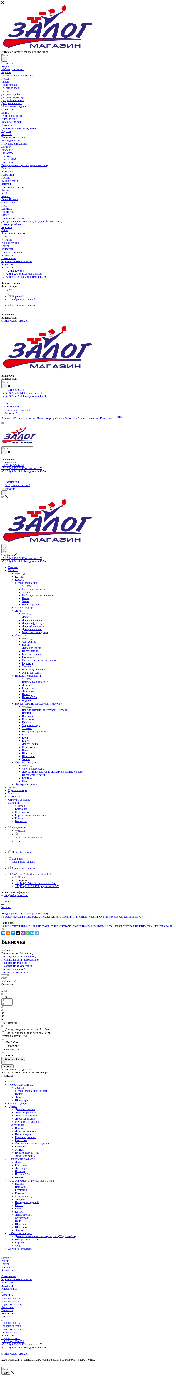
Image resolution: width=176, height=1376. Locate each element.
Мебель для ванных (33, 589)
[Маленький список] (2, 978)
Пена (138, 925)
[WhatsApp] (27, 933)
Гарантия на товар (12, 1304)
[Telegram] (37, 933)
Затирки (54, 925)
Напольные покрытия (35, 681)
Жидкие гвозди (41, 925)
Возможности (9, 1313)
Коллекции (7, 1335)
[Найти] (4, 59)
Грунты (27, 925)
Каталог (20, 576)
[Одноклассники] (8, 933)
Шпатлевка (158, 925)
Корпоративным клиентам (16, 1279)
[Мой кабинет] (2, 478)
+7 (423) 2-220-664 (13, 270)
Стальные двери (42, 916)
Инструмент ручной (71, 925)
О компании (8, 1276)
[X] (18, 933)
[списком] (5, 975)
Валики (5, 925)
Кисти (86, 925)
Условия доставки (11, 1301)
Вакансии (7, 1285)
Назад (21, 573)
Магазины (7, 1294)
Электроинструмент (133, 916)
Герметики (16, 925)
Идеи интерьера (10, 1338)
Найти (6, 1373)
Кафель (5, 916)
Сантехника (29, 641)
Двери (25, 616)
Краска (100, 925)
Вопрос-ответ (9, 1332)
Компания (21, 808)
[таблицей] (8, 975)
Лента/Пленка (113, 925)
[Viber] (23, 933)
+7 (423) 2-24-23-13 (23, 276)
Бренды (5, 1267)
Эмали (169, 925)
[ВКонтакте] (3, 933)
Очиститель (128, 925)
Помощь (6, 1316)
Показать (7, 1066)
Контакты (7, 1282)
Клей (93, 925)
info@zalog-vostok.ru (16, 320)
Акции (5, 1260)
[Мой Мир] (13, 933)
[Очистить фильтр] (3, 1062)
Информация (9, 1288)
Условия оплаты (10, 1297)
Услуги (5, 1263)
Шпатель (146, 925)
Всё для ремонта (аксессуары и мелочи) (45, 709)
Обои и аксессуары (33, 768)
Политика (7, 1310)
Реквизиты (7, 1307)
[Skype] (32, 933)
